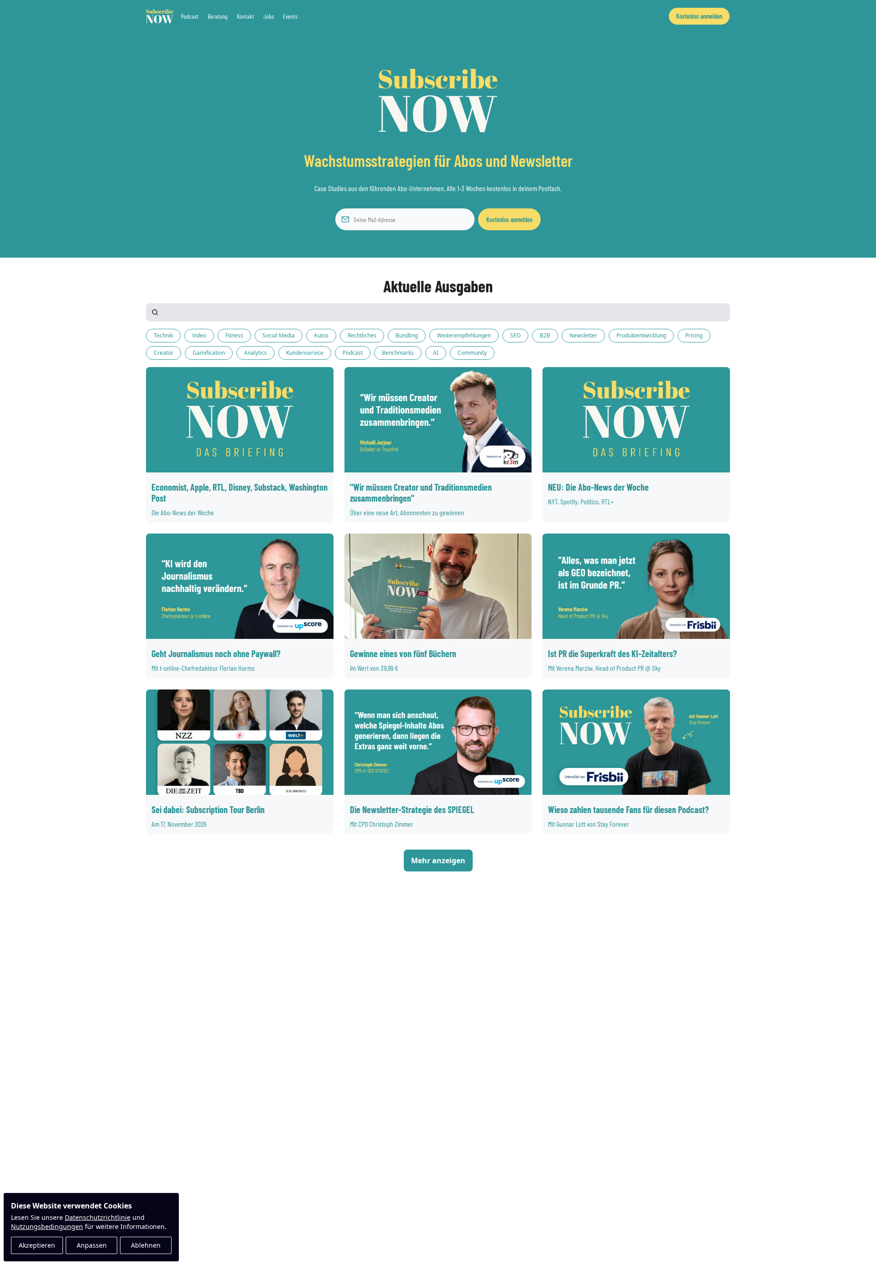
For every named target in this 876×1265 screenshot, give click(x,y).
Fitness (234, 335)
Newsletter (583, 335)
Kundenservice (304, 353)
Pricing (694, 335)
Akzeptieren (37, 1245)
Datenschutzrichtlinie (97, 1217)
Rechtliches (362, 335)
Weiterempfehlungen (464, 335)
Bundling (407, 335)
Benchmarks (398, 353)
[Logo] (159, 16)
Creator (163, 353)
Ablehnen (146, 1245)
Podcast (353, 353)
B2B (545, 335)
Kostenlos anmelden (509, 219)
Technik (163, 335)
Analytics (255, 353)
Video (199, 335)
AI (435, 353)
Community (472, 353)
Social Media (278, 335)
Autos (321, 335)
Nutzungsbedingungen (47, 1226)
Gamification (209, 353)
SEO (515, 335)
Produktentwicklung (641, 335)
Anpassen (92, 1245)
